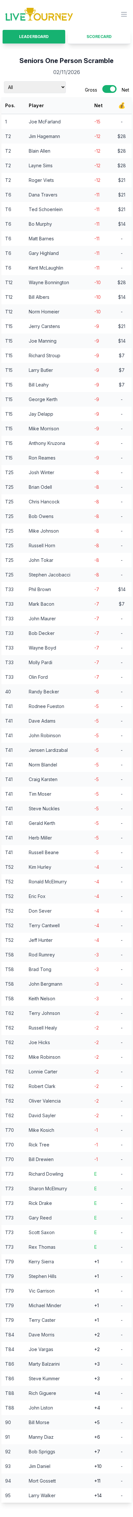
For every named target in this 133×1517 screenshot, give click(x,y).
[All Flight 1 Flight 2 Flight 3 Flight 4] (35, 87)
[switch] (109, 89)
